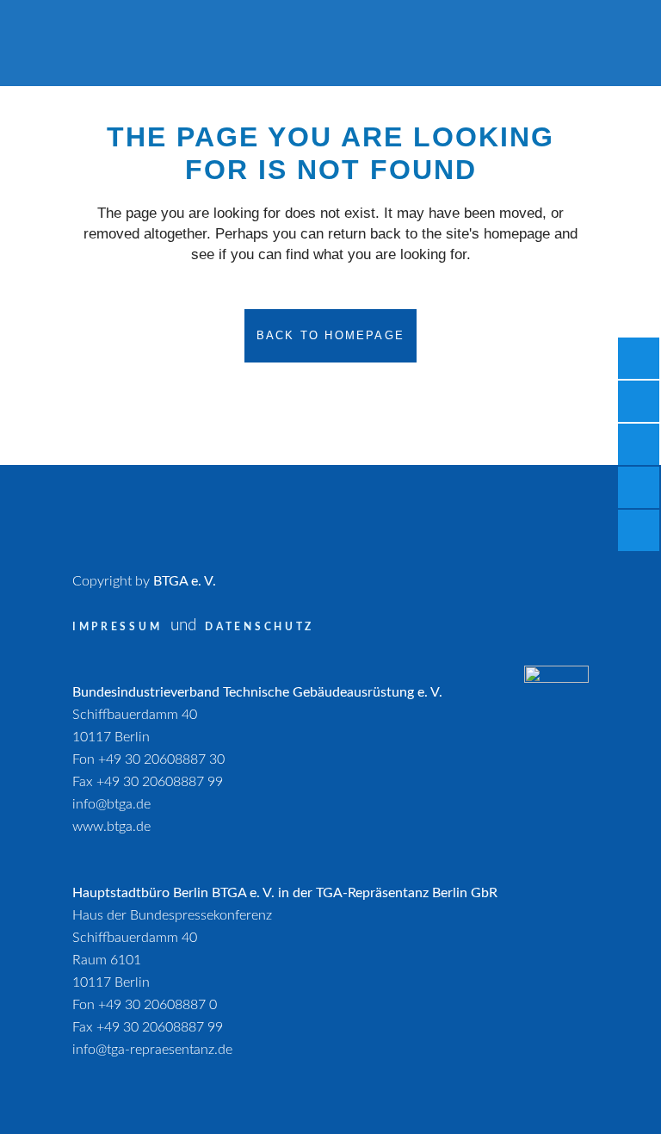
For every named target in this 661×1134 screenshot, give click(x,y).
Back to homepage (330, 335)
